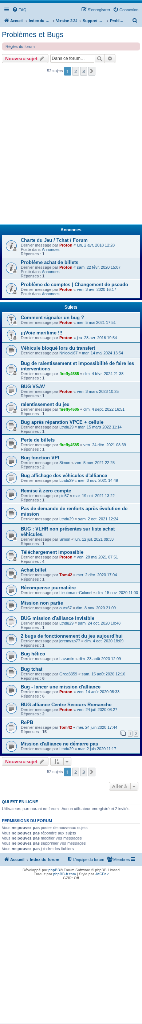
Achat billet (33, 570)
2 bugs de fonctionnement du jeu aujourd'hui (72, 636)
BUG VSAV (33, 386)
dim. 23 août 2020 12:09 (100, 659)
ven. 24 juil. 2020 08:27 (97, 709)
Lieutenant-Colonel (75, 592)
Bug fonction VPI (40, 457)
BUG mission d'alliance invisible (57, 618)
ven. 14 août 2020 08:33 (98, 692)
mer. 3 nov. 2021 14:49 (98, 480)
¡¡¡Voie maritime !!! (41, 333)
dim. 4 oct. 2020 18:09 (103, 641)
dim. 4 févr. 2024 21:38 (103, 373)
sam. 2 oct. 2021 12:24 (98, 519)
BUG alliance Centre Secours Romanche (66, 704)
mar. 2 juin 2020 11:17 (97, 749)
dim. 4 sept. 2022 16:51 (104, 409)
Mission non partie (42, 603)
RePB (27, 722)
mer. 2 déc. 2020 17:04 (96, 575)
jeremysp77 (69, 641)
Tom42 (65, 575)
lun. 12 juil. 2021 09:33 (94, 539)
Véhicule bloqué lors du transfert (58, 348)
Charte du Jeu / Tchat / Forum (54, 240)
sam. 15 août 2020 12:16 (103, 674)
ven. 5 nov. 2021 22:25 (95, 462)
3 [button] (83, 71)
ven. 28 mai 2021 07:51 (97, 557)
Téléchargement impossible (52, 552)
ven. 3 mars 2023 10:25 (98, 391)
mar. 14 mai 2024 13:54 (102, 353)
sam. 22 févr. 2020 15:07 (99, 267)
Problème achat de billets (49, 262)
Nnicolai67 (68, 353)
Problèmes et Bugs (32, 34)
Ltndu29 (66, 427)
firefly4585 (69, 373)
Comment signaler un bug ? (52, 317)
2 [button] (75, 71)
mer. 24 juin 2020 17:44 (96, 727)
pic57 (64, 495)
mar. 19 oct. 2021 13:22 (94, 495)
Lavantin (66, 659)
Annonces (51, 249)
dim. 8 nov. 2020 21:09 (96, 608)
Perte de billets (38, 440)
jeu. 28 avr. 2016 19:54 (97, 338)
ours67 (65, 608)
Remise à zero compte (46, 490)
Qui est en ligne (20, 802)
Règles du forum (20, 46)
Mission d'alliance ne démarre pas (59, 744)
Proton (65, 245)
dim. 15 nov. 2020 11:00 (117, 592)
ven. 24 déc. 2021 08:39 (104, 445)
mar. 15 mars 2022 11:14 (100, 427)
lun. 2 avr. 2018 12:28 (96, 245)
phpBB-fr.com (64, 874)
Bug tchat (31, 669)
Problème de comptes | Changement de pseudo (74, 284)
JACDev (102, 874)
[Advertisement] (71, 152)
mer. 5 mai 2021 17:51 (96, 322)
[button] (91, 71)
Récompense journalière (48, 587)
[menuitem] (19, 9)
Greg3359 (68, 674)
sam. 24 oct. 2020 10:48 (99, 623)
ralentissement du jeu (45, 404)
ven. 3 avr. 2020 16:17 (96, 289)
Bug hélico (33, 654)
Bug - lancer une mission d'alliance (60, 687)
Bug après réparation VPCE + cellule (62, 422)
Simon (64, 462)
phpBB (54, 870)
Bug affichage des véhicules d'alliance (64, 475)
